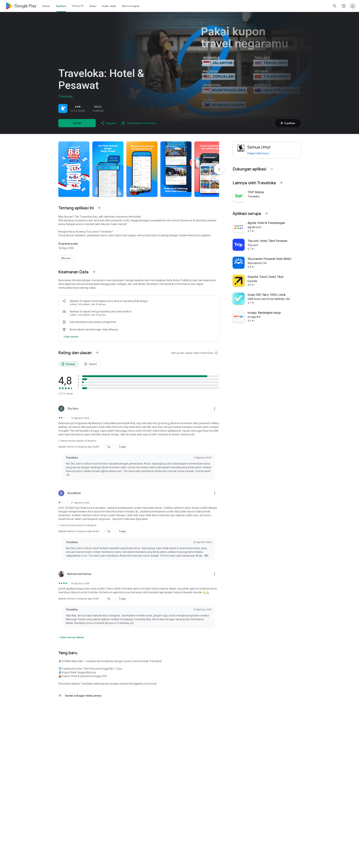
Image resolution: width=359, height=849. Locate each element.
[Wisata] (65, 258)
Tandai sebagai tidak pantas (80, 695)
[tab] (46, 6)
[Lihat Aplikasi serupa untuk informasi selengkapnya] (266, 213)
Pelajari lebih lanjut (258, 153)
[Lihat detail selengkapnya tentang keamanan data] (71, 336)
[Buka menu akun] (352, 5)
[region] (110, 108)
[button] (73, 169)
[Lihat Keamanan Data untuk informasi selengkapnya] (93, 271)
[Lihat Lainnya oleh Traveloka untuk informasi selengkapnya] (281, 182)
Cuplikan (287, 123)
